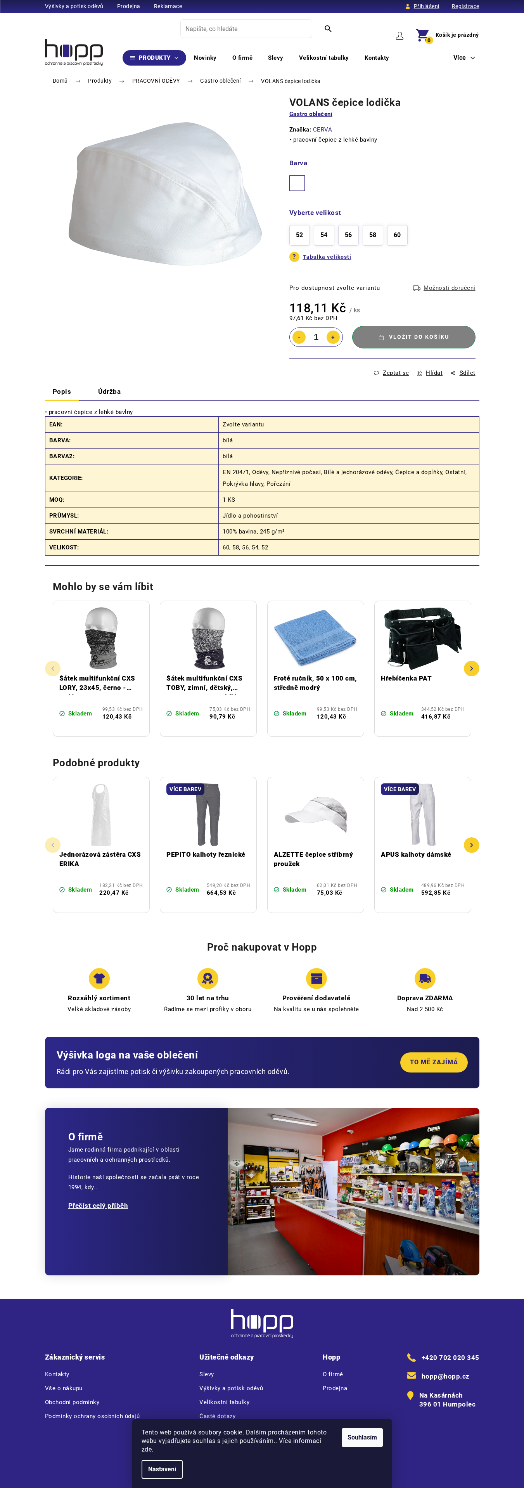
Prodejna (128, 6)
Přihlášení (426, 6)
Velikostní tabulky (224, 1402)
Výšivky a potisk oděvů (74, 6)
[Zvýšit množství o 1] (333, 337)
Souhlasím (362, 1437)
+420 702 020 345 (450, 1358)
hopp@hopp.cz (446, 1376)
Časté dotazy (217, 1416)
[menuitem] (155, 58)
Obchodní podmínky (72, 1402)
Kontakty (57, 1374)
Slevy (206, 1374)
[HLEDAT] (328, 28)
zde (147, 1449)
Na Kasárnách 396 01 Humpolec (447, 1399)
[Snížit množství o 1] (299, 337)
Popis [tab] (62, 391)
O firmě (333, 1374)
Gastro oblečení (311, 114)
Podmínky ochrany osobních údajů (92, 1416)
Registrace (465, 6)
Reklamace (168, 6)
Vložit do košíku (419, 337)
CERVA (322, 129)
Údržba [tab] (109, 391)
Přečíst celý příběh (98, 1205)
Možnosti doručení (450, 287)
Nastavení (162, 1469)
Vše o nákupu (64, 1388)
